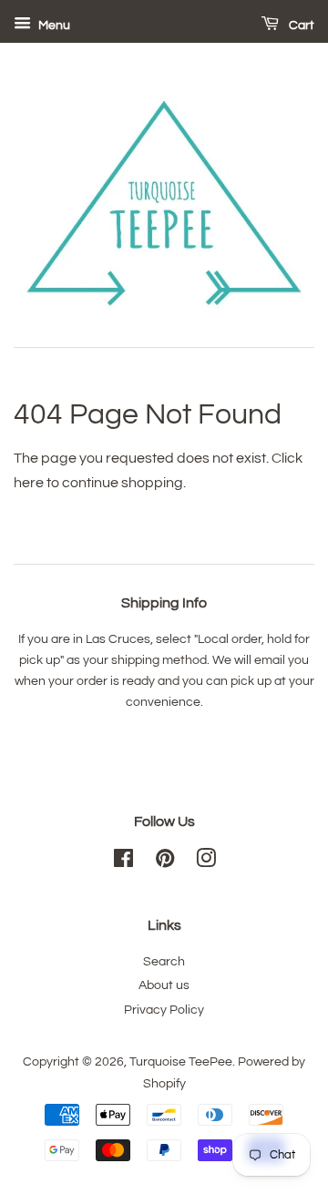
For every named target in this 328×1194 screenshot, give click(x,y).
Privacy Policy (164, 1010)
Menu (53, 25)
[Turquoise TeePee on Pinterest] (165, 862)
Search (164, 961)
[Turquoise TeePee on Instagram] (206, 862)
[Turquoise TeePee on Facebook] (123, 862)
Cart (300, 25)
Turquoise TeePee (180, 1062)
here (29, 482)
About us (164, 985)
